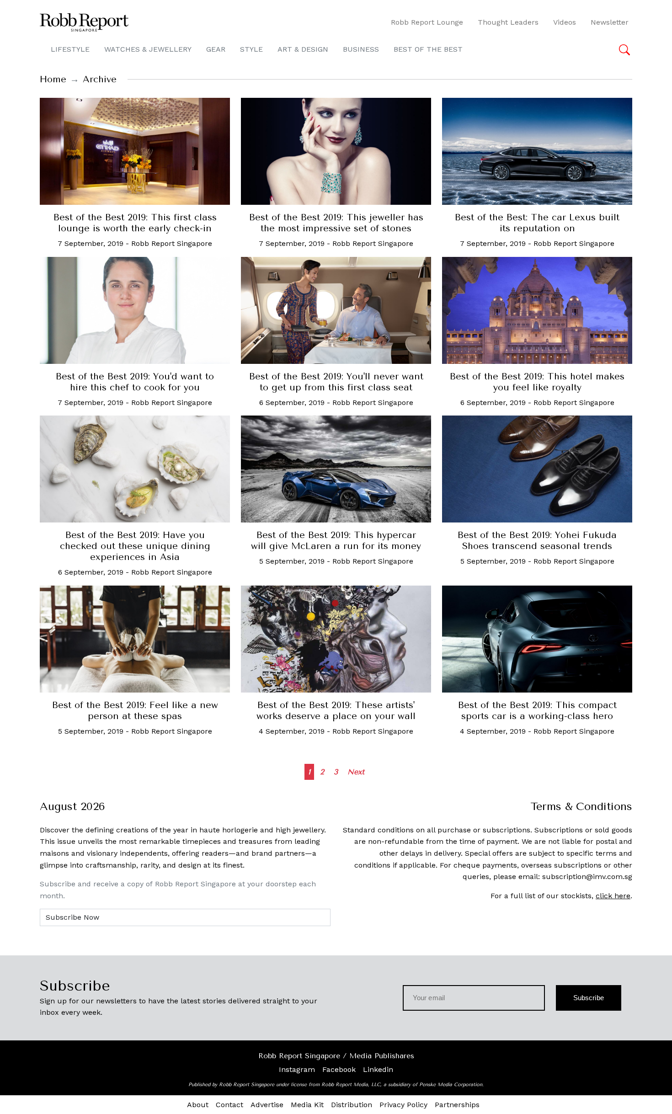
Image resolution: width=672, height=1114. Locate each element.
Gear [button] (215, 49)
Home (53, 79)
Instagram (297, 1069)
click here (613, 895)
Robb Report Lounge (427, 22)
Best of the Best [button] (428, 49)
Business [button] (361, 49)
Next (355, 772)
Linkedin (378, 1069)
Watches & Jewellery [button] (148, 49)
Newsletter (610, 22)
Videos (564, 22)
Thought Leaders (508, 22)
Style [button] (251, 49)
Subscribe (588, 998)
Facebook (339, 1069)
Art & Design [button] (302, 49)
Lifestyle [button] (70, 49)
